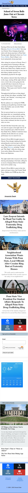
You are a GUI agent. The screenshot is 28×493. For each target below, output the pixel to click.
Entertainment (5, 8)
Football (22, 5)
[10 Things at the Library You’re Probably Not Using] (14, 425)
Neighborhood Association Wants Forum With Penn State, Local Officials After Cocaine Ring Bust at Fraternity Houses (14, 261)
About (17, 5)
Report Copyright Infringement (20, 479)
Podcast (10, 5)
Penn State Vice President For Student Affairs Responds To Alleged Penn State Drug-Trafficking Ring (14, 302)
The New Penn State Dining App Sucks (12, 454)
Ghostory (10, 147)
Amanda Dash (6, 43)
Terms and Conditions (8, 478)
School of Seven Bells (13, 49)
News (5, 5)
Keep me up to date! (8, 352)
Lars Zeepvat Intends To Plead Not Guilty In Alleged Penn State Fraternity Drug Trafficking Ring (14, 222)
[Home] (8, 3)
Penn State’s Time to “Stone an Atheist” (11, 449)
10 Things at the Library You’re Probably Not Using (12, 428)
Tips (14, 5)
